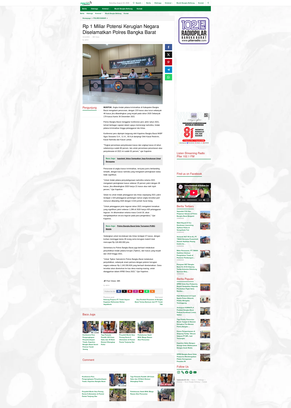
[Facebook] (118, 291)
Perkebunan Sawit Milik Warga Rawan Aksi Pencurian (145, 337)
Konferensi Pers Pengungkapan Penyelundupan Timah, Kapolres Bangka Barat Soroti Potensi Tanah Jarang (90, 342)
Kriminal (179, 382)
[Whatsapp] (168, 77)
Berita (193, 380)
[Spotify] (146, 291)
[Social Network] (208, 3)
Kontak (204, 382)
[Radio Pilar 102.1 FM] (86, 3)
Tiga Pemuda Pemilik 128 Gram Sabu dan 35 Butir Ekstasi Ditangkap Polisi (108, 339)
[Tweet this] (168, 54)
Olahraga (201, 380)
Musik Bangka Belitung (192, 382)
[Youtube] (141, 291)
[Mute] (204, 200)
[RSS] (152, 291)
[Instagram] (135, 291)
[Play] (180, 200)
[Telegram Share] (168, 70)
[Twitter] (124, 291)
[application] (194, 81)
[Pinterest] (129, 291)
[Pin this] (168, 62)
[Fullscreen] (208, 200)
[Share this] (168, 47)
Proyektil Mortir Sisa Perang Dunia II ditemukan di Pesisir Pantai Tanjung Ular (93, 394)
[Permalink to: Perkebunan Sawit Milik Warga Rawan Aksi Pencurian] (146, 327)
